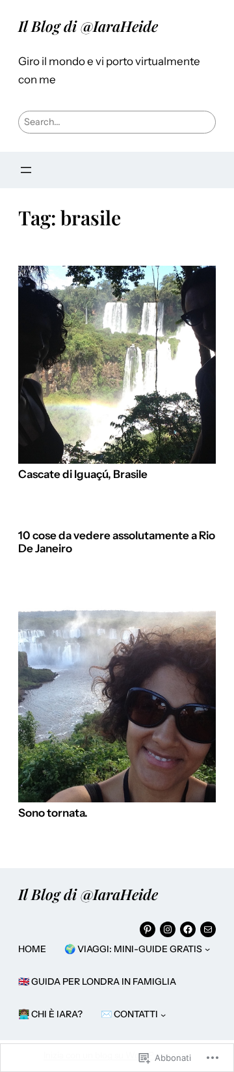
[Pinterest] (147, 929)
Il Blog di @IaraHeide (88, 26)
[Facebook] (188, 929)
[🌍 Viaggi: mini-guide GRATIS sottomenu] (207, 949)
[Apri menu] (26, 170)
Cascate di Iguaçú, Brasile (83, 474)
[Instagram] (168, 929)
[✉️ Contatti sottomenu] (163, 1014)
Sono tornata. (53, 813)
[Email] (208, 929)
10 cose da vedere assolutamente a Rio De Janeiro (116, 542)
